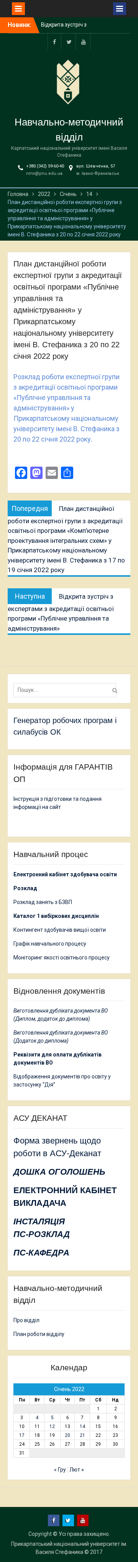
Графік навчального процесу (49, 944)
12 (52, 1426)
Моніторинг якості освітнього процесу (61, 957)
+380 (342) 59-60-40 (45, 166)
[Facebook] (54, 41)
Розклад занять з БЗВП (42, 902)
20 (67, 1435)
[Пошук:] (66, 690)
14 (82, 1426)
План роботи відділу (38, 1334)
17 (22, 1435)
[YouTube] (83, 41)
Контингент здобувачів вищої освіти (59, 930)
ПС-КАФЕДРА (41, 1252)
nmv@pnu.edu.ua (44, 173)
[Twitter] (69, 41)
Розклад (25, 888)
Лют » (76, 1470)
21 (82, 1435)
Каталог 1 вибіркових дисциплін (56, 916)
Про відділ (26, 1320)
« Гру (60, 1470)
